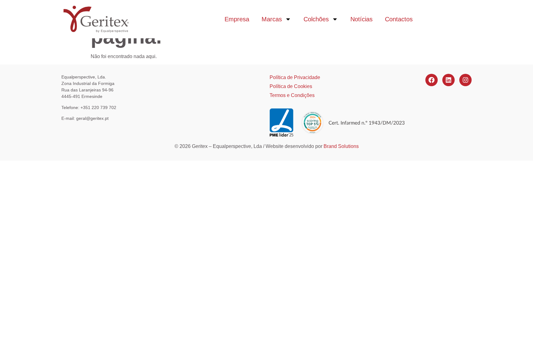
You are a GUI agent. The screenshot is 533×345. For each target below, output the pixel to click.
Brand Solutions (341, 146)
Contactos (399, 19)
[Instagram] (465, 80)
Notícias (361, 19)
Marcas (272, 19)
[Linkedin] (448, 80)
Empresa (237, 19)
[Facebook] (431, 80)
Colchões (316, 19)
